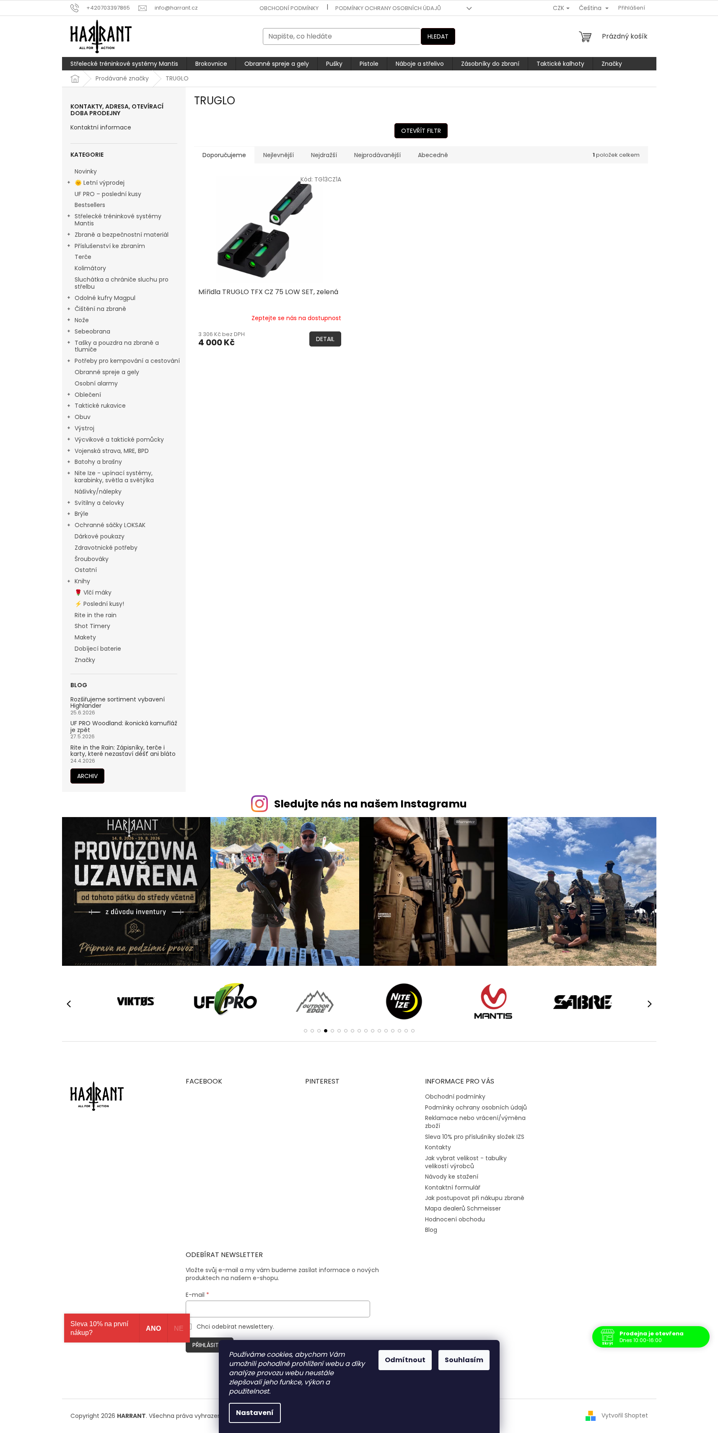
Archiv (87, 776)
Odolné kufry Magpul (105, 298)
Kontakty (438, 1147)
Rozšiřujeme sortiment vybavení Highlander (117, 702)
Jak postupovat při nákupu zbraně (474, 1198)
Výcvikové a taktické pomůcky (119, 439)
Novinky (86, 171)
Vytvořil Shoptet (624, 1415)
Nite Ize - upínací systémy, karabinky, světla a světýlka (114, 476)
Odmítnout (405, 1360)
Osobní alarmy (96, 383)
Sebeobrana (92, 331)
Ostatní (86, 570)
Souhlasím (464, 1360)
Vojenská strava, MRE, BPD (112, 451)
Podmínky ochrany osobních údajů (388, 8)
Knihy (82, 581)
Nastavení (255, 1412)
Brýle (81, 514)
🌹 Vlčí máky (93, 592)
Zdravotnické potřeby (106, 547)
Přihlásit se (209, 1345)
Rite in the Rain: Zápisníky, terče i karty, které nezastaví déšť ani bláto (123, 751)
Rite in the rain (96, 615)
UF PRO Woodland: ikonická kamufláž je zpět (123, 726)
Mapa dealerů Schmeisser (463, 1208)
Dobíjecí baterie (98, 648)
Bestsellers (90, 205)
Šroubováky (92, 559)
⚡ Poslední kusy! (99, 604)
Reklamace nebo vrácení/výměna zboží (475, 1122)
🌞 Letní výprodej (99, 182)
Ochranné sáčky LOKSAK (110, 525)
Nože (82, 320)
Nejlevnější (278, 155)
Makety (85, 637)
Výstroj (84, 428)
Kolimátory (90, 268)
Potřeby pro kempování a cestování (127, 361)
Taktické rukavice (100, 405)
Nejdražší (324, 155)
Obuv (83, 417)
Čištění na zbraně (100, 309)
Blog (431, 1230)
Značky (85, 660)
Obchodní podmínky (289, 8)
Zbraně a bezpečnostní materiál (121, 234)
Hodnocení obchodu (455, 1219)
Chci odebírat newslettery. (235, 1326)
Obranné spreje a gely (107, 372)
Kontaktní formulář (452, 1187)
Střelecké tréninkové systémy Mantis (118, 220)
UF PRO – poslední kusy (108, 194)
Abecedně (433, 155)
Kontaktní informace (100, 127)
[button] (305, 1030)
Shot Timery (92, 626)
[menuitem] (124, 63)
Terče (83, 257)
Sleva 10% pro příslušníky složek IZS (474, 1137)
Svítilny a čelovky (99, 503)
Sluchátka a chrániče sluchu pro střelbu (121, 283)
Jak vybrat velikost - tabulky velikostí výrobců (466, 1162)
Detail (325, 339)
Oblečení (88, 395)
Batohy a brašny (98, 462)
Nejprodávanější (377, 155)
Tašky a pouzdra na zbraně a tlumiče (117, 346)
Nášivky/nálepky (98, 491)
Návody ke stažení (451, 1176)
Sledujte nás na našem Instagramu (370, 804)
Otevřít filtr (421, 131)
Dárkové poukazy (99, 536)
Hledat (438, 36)
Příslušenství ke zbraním (110, 246)
